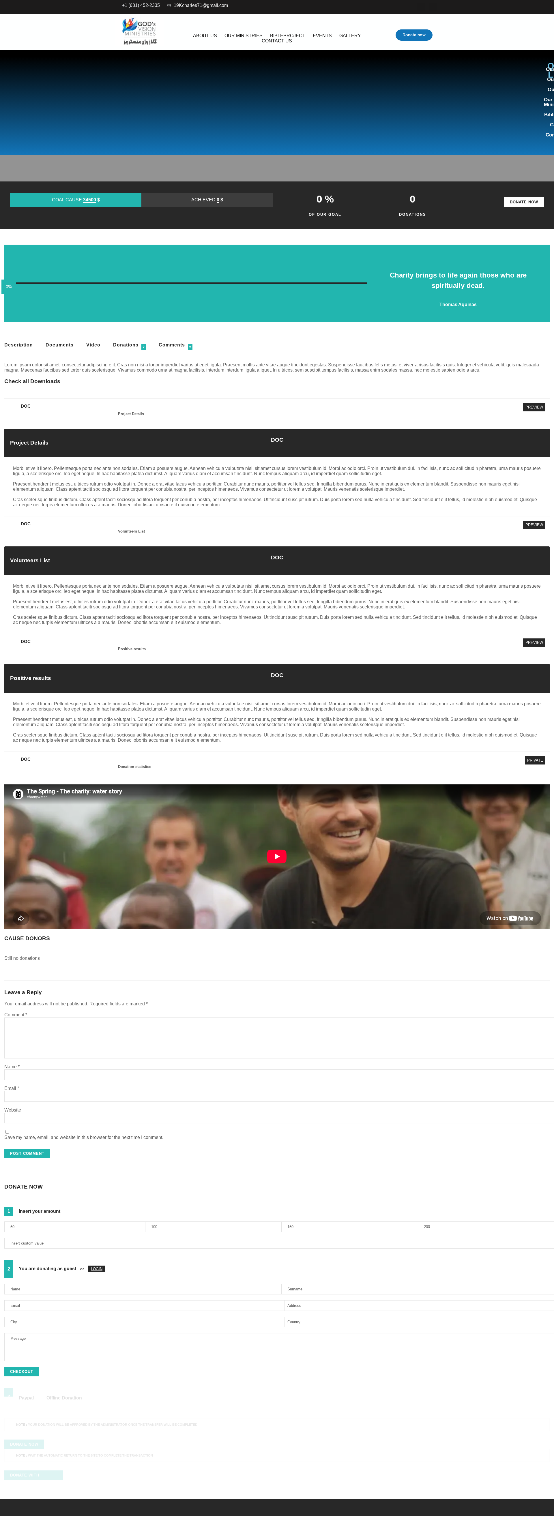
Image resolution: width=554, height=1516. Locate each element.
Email (11, 1088)
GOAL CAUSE (76, 199)
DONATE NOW (524, 202)
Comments (172, 344)
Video (93, 344)
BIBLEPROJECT (287, 35)
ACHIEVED (207, 199)
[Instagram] (433, 7)
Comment (15, 1014)
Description (18, 344)
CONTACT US (277, 40)
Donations (125, 344)
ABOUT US (205, 35)
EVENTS (322, 35)
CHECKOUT (21, 1371)
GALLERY (350, 35)
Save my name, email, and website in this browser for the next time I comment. (83, 1137)
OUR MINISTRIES (243, 35)
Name (12, 1066)
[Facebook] (421, 7)
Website (12, 1110)
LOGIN (96, 1269)
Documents (60, 344)
